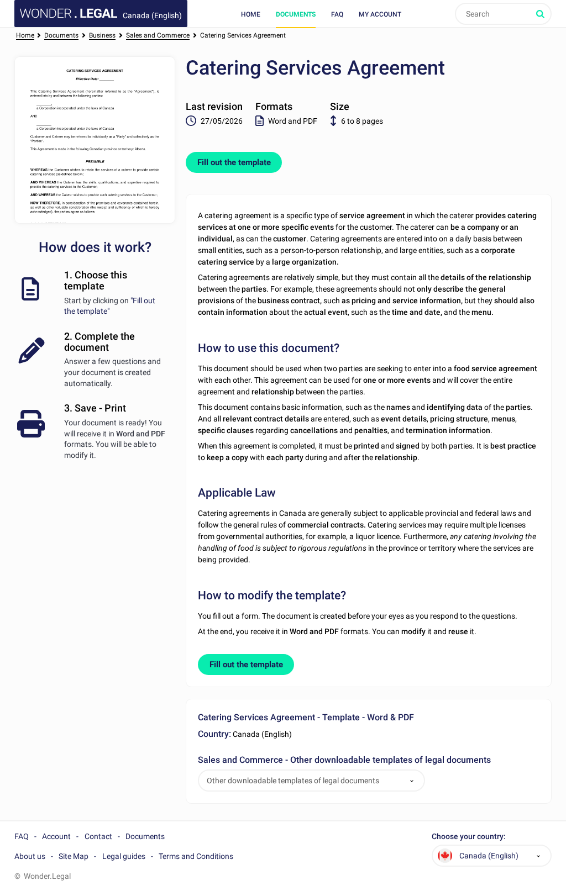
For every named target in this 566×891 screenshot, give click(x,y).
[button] (412, 781)
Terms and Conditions (196, 856)
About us (29, 856)
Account (56, 836)
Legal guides (123, 856)
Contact (98, 836)
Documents (296, 14)
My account (380, 14)
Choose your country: (469, 836)
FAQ (337, 14)
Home (250, 14)
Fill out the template (234, 162)
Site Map (73, 856)
